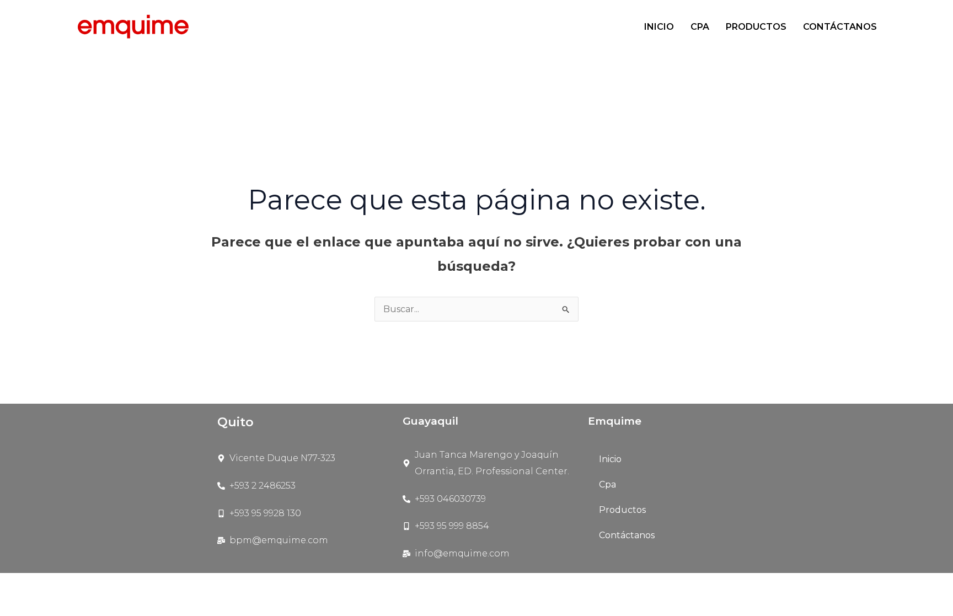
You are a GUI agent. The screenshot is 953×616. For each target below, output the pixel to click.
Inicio (659, 27)
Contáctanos (840, 27)
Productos (756, 27)
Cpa (699, 27)
